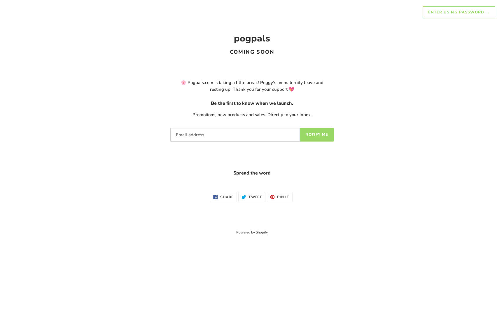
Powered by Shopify (252, 232)
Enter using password (459, 12)
